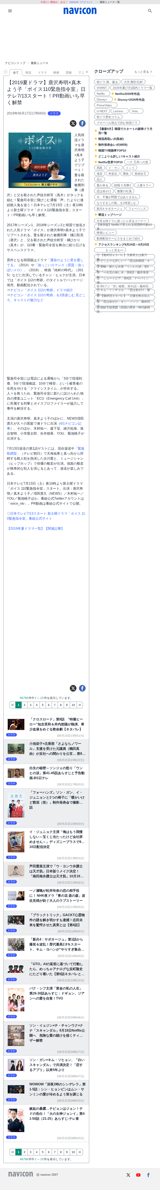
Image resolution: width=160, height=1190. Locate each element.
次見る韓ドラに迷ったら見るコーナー (121, 221)
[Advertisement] (80, 38)
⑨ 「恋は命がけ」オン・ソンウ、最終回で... (123, 303)
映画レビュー (105, 232)
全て (16, 72)
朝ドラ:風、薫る (107, 82)
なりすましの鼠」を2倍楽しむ (116, 202)
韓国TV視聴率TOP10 (112, 150)
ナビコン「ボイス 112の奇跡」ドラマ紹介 (41, 290)
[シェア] (82, 123)
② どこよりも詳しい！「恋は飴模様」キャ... (123, 262)
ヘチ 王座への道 (137, 162)
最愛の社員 (124, 191)
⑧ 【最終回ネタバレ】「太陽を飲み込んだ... (123, 297)
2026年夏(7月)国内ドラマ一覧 (132, 87)
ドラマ (42, 72)
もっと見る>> (110, 250)
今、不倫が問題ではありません (117, 197)
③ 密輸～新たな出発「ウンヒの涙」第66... (123, 268)
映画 (56, 72)
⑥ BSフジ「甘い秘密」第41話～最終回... (124, 286)
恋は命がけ (104, 191)
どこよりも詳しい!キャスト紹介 (119, 156)
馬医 (99, 167)
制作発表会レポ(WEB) (113, 144)
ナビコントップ (15, 63)
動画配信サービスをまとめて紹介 (118, 238)
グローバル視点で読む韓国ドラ (117, 122)
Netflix (102, 93)
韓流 (28, 72)
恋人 (99, 179)
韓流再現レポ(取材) (111, 138)
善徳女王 (140, 173)
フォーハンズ (137, 208)
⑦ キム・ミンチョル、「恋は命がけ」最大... (123, 291)
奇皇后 (112, 173)
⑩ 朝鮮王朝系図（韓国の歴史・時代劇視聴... (123, 309)
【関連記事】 (54, 528)
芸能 (69, 72)
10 (73, 705)
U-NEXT (102, 111)
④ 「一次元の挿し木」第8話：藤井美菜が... (123, 274)
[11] (80, 705)
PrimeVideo (106, 105)
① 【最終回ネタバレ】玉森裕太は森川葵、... (122, 256)
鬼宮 (99, 173)
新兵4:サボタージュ (109, 208)
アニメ (82, 72)
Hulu (136, 111)
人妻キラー (144, 185)
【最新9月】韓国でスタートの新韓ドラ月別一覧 (125, 131)
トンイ (130, 167)
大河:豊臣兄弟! (133, 82)
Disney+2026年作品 (131, 99)
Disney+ (103, 99)
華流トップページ (110, 214)
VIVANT (102, 87)
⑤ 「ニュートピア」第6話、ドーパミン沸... (123, 280)
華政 (126, 173)
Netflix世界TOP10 (110, 162)
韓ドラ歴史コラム (108, 117)
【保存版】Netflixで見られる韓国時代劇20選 (124, 226)
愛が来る (102, 185)
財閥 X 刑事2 (122, 185)
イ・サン (114, 167)
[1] (12, 705)
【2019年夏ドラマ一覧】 (25, 528)
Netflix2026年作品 (127, 93)
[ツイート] (73, 123)
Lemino (119, 111)
